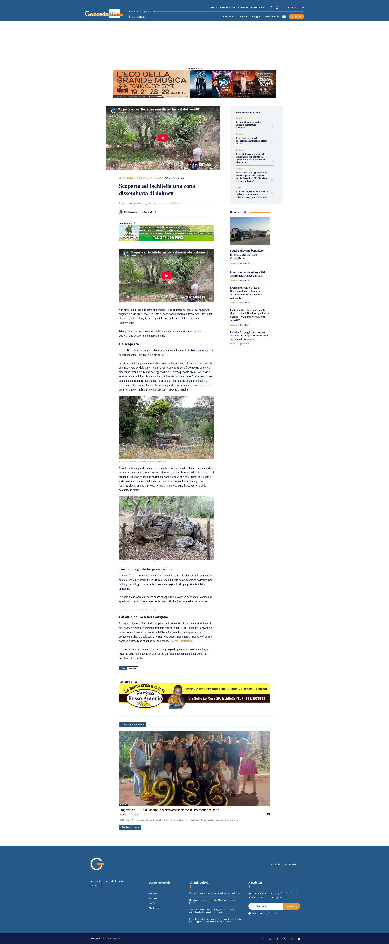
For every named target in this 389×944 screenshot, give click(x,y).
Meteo (239, 187)
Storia (144, 177)
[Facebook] (288, 8)
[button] (277, 7)
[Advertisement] (194, 44)
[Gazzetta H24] (94, 13)
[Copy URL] (211, 212)
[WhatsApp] (299, 8)
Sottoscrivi (291, 906)
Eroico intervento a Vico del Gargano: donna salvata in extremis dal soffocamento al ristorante (250, 158)
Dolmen (133, 668)
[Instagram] (292, 8)
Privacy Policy (274, 913)
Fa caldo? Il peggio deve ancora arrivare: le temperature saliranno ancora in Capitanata (252, 194)
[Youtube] (303, 8)
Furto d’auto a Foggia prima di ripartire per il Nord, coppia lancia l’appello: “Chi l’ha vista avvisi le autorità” (251, 177)
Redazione (132, 212)
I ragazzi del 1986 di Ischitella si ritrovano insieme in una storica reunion (169, 810)
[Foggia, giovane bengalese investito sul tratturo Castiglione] (250, 231)
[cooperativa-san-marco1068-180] (166, 239)
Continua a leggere (130, 827)
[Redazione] (121, 212)
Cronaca (240, 118)
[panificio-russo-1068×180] (194, 708)
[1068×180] (194, 97)
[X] (295, 8)
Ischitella (127, 177)
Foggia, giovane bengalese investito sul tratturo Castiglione (249, 125)
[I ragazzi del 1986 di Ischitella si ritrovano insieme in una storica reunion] (194, 768)
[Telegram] (204, 212)
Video (157, 177)
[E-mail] (197, 212)
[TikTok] (277, 939)
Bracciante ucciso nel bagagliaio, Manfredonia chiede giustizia (251, 141)
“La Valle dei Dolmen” (181, 641)
